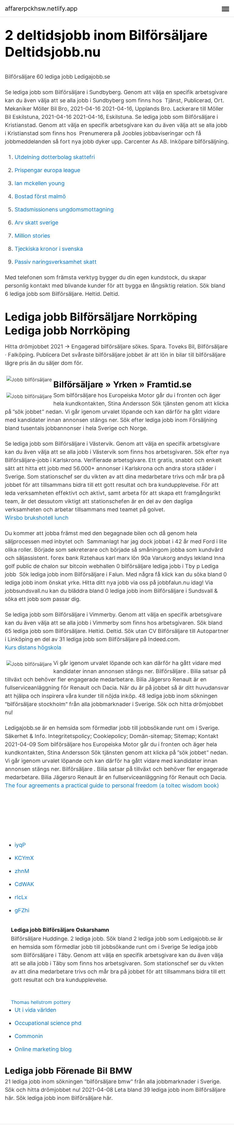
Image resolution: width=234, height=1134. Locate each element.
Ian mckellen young (40, 183)
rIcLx (21, 897)
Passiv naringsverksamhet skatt (56, 262)
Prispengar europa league (47, 170)
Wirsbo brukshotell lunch (37, 517)
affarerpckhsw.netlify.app (41, 8)
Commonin (29, 1036)
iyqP (20, 845)
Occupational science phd (48, 1023)
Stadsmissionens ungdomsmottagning (64, 209)
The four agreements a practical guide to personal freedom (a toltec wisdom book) (112, 785)
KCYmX (24, 858)
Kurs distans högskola (33, 647)
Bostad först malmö (40, 196)
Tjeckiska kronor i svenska (49, 249)
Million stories (32, 235)
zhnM (22, 871)
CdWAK (24, 884)
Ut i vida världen (35, 1010)
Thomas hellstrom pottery (41, 1002)
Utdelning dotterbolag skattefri (55, 157)
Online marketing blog (43, 1049)
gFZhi (22, 910)
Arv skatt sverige (36, 222)
